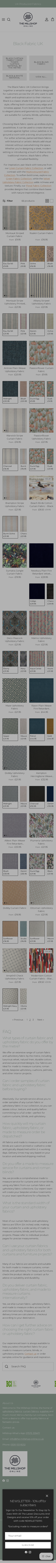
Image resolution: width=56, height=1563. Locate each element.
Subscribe (28, 1545)
